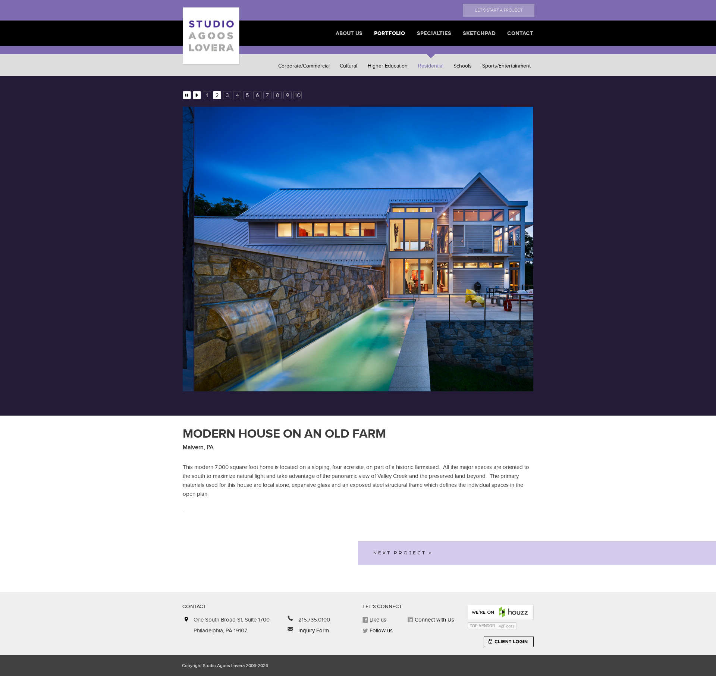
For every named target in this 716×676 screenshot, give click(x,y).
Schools (462, 66)
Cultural (348, 66)
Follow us (380, 631)
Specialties (434, 33)
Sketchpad (479, 33)
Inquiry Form (313, 631)
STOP (187, 95)
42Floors (507, 626)
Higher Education (388, 66)
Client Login (509, 641)
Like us (377, 620)
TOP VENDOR (482, 625)
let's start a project (498, 10)
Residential (430, 66)
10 (298, 95)
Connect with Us (433, 620)
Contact (520, 33)
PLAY (197, 95)
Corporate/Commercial (304, 66)
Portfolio (389, 33)
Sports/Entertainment (506, 66)
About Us (349, 33)
